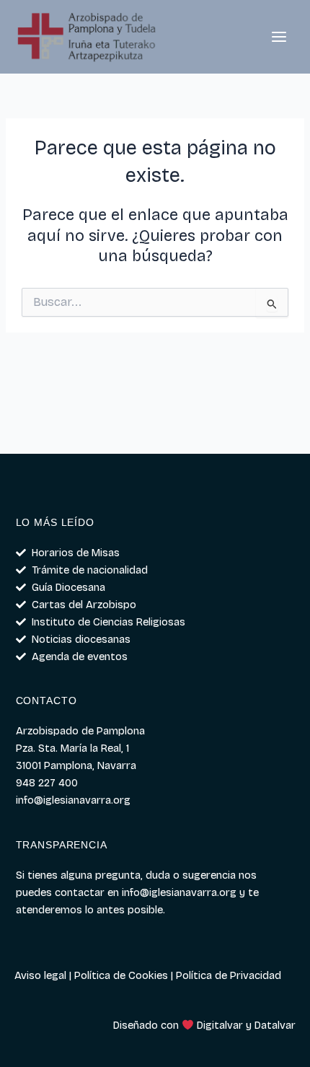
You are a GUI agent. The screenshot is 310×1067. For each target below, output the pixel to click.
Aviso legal (40, 975)
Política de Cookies (121, 975)
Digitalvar (220, 1025)
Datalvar (275, 1025)
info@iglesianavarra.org (179, 892)
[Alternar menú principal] (279, 36)
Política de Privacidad (228, 975)
